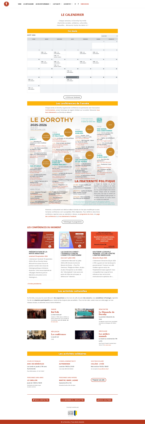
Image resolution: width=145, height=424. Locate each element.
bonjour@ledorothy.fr (103, 369)
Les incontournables (42, 4)
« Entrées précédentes (34, 284)
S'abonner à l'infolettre (73, 400)
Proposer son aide (99, 380)
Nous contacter (41, 400)
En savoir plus (54, 321)
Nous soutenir (105, 400)
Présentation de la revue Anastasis (38, 253)
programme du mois (86, 214)
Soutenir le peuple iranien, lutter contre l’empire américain (104, 253)
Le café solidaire (28, 4)
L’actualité (56, 4)
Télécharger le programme (72, 222)
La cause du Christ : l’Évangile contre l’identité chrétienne (71, 253)
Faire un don (85, 4)
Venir (19, 4)
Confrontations (50, 110)
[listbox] (109, 36)
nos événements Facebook (67, 216)
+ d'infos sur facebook (72, 97)
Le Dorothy (67, 4)
